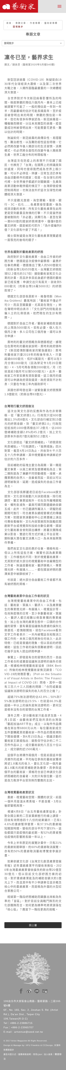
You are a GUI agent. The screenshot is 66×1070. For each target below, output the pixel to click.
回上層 (33, 925)
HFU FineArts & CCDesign (39, 1045)
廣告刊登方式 (10, 1054)
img (21, 990)
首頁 (9, 23)
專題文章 (20, 23)
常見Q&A (37, 1054)
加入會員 (48, 1054)
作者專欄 (35, 23)
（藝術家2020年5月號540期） (38, 64)
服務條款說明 (24, 1054)
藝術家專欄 (51, 23)
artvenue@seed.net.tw (28, 1031)
